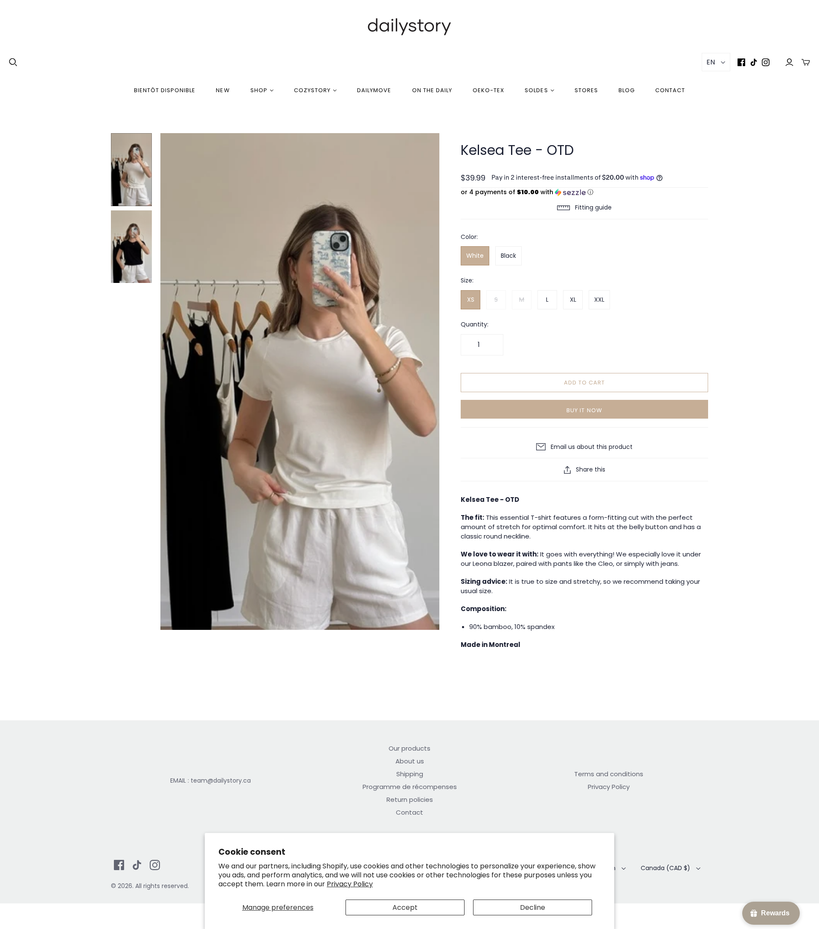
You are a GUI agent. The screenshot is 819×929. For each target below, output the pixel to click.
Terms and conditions (608, 773)
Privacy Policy (350, 884)
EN (710, 62)
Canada (665, 868)
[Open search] (13, 62)
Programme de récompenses (410, 786)
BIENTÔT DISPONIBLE (165, 90)
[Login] (789, 62)
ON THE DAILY (432, 90)
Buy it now (584, 410)
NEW (222, 90)
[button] (584, 192)
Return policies (409, 799)
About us (409, 761)
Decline (532, 907)
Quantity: (474, 324)
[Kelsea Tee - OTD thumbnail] (131, 169)
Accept (405, 907)
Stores (586, 90)
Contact (670, 90)
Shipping (409, 773)
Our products (409, 748)
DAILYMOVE (374, 90)
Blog (627, 90)
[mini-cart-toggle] (806, 62)
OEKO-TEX (488, 90)
